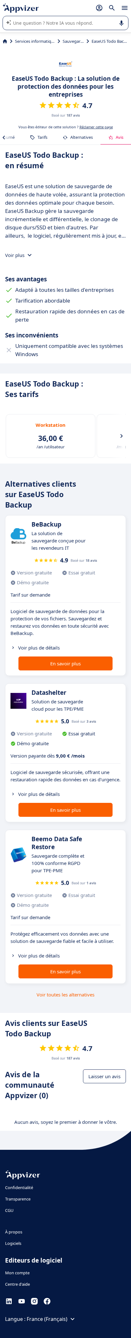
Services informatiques (35, 41)
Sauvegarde (73, 41)
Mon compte (17, 1273)
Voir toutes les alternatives (65, 994)
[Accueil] (5, 41)
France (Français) (47, 1319)
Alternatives (81, 137)
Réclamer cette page (96, 127)
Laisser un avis (104, 1076)
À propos (13, 1232)
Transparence (18, 1199)
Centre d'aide (17, 1284)
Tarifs (42, 137)
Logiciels (13, 1243)
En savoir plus (65, 663)
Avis (119, 137)
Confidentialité (19, 1187)
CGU (9, 1210)
